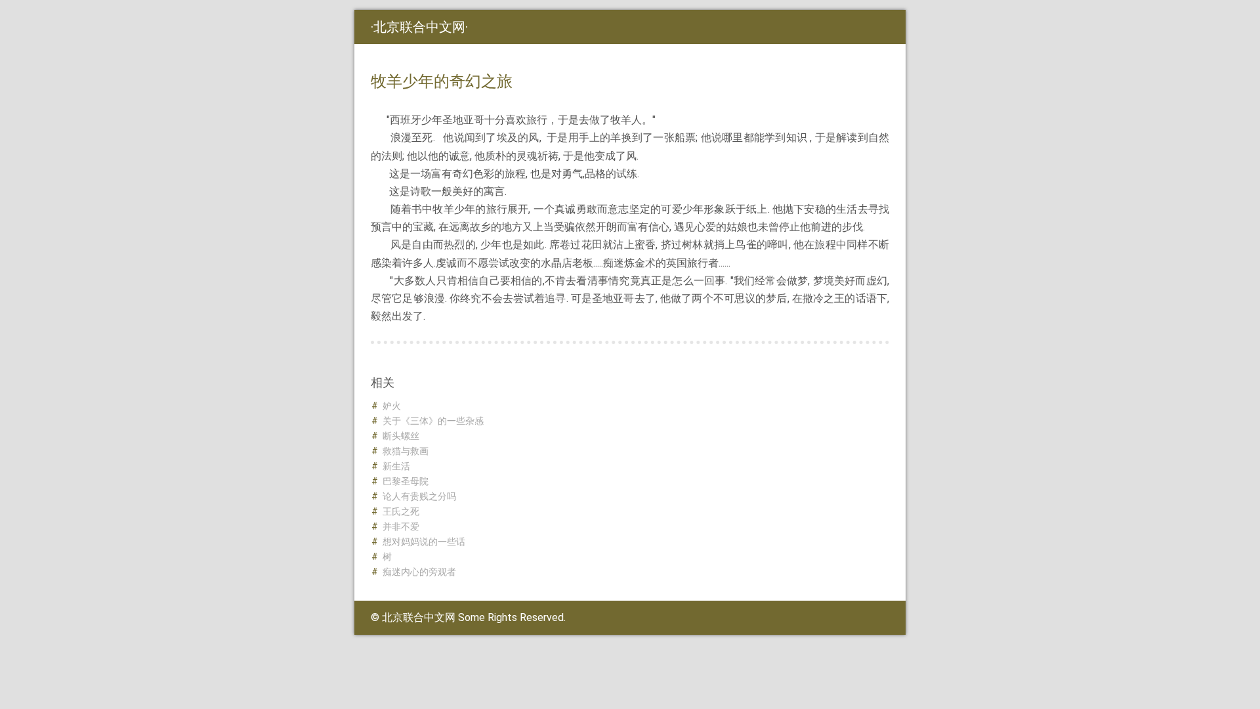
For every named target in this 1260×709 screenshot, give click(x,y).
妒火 (392, 405)
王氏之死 (401, 511)
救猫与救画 (406, 451)
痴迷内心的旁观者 (419, 572)
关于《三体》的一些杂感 (433, 421)
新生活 (396, 466)
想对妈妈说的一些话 (424, 541)
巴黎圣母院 (406, 481)
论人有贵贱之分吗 (419, 496)
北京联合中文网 (419, 27)
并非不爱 (401, 526)
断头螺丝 (401, 436)
